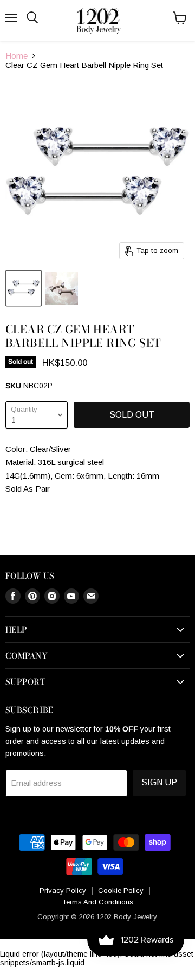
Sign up (159, 782)
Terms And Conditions (97, 902)
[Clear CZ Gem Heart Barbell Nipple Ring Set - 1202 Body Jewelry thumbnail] (23, 288)
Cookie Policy (121, 891)
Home (16, 55)
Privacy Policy (63, 891)
